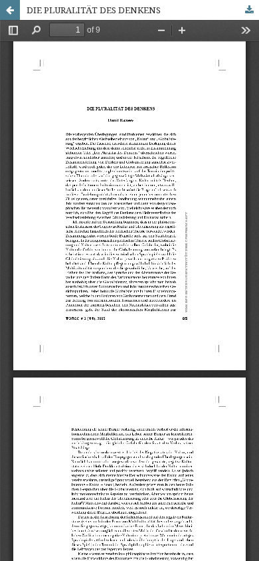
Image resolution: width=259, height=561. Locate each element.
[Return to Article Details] (10, 10)
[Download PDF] (249, 10)
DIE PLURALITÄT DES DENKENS (94, 10)
